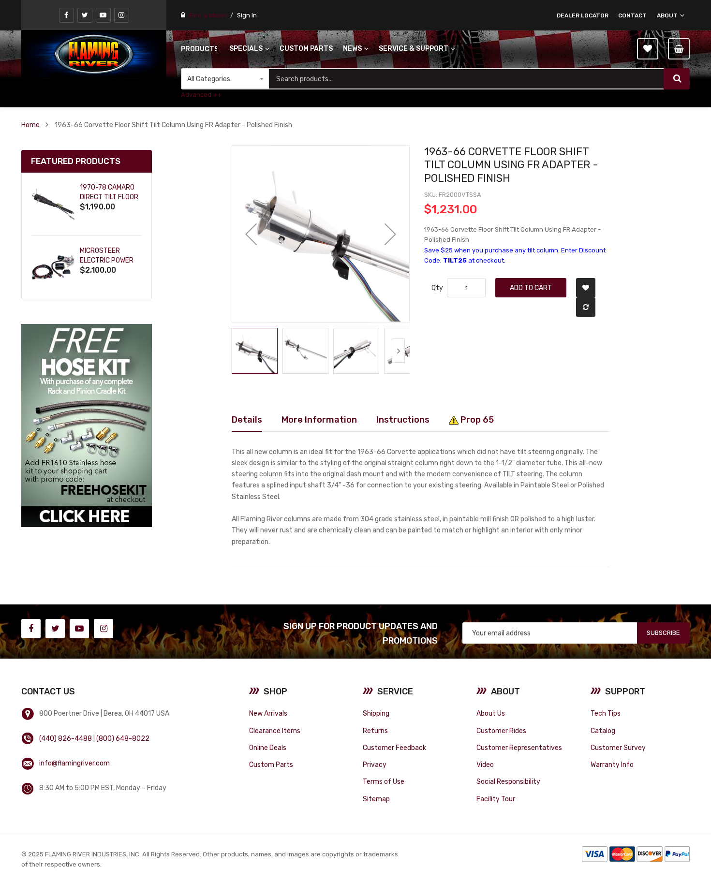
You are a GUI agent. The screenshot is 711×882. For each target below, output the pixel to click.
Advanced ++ (201, 94)
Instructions (403, 419)
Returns (375, 731)
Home (30, 125)
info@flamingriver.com (74, 763)
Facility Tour (495, 799)
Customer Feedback (394, 747)
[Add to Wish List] (585, 287)
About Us (490, 713)
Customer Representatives (519, 747)
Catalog (603, 731)
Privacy (374, 764)
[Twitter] (84, 15)
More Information (319, 419)
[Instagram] (121, 15)
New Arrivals (268, 713)
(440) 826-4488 (65, 738)
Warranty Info (612, 764)
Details (247, 419)
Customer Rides (501, 731)
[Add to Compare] (585, 307)
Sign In (247, 15)
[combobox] (466, 78)
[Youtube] (103, 15)
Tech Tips (606, 713)
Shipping (376, 713)
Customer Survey (618, 747)
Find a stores (208, 15)
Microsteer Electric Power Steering (106, 260)
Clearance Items (274, 731)
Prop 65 (476, 419)
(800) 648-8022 (122, 738)
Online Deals (267, 747)
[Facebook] (66, 15)
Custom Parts (271, 764)
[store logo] (93, 54)
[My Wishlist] (647, 48)
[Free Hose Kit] (86, 425)
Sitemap (376, 799)
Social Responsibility (508, 781)
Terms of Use (383, 781)
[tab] (247, 420)
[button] (251, 234)
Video (485, 764)
